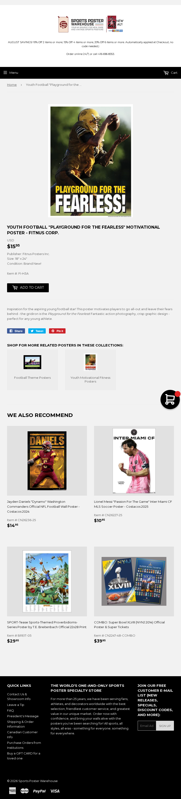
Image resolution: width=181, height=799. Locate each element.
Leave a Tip (15, 705)
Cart (173, 72)
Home (12, 84)
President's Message (23, 716)
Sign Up (165, 726)
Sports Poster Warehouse (38, 781)
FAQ (10, 710)
